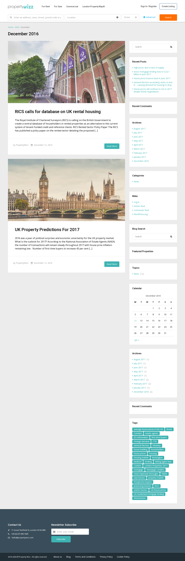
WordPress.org (141, 214)
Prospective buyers (143, 481)
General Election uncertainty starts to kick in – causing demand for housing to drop (153, 83)
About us (57, 556)
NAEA (164, 473)
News (136, 181)
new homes (139, 477)
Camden (138, 433)
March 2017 (139, 148)
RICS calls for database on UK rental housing (58, 111)
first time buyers (159, 437)
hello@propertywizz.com (22, 537)
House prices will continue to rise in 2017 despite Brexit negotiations (153, 90)
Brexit (169, 429)
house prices (140, 453)
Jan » (137, 340)
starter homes (140, 490)
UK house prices (158, 490)
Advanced (150, 17)
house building (140, 449)
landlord (137, 461)
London (137, 465)
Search (168, 17)
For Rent (46, 6)
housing (153, 453)
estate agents (151, 433)
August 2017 (139, 128)
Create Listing (168, 6)
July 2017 (138, 132)
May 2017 (138, 140)
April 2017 (138, 144)
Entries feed (139, 206)
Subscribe (61, 539)
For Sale (58, 6)
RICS (157, 486)
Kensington (157, 457)
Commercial (72, 6)
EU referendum (141, 437)
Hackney (157, 445)
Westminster (140, 498)
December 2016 (141, 161)
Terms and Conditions (85, 556)
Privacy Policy (106, 556)
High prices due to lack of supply (149, 67)
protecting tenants (142, 486)
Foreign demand (141, 441)
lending (148, 461)
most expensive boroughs (146, 473)
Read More (112, 146)
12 (135, 320)
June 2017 (138, 136)
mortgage (138, 469)
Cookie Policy (123, 556)
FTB (155, 441)
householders (157, 449)
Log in (136, 202)
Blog (68, 556)
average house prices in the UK (148, 429)
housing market (141, 457)
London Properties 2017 (156, 465)
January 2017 (140, 157)
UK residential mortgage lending (149, 494)
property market (156, 477)
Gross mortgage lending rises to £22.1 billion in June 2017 (152, 73)
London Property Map (93, 6)
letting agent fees (163, 461)
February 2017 (140, 153)
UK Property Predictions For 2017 (47, 229)
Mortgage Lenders (155, 469)
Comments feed (141, 210)
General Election (141, 445)
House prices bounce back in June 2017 (152, 78)
